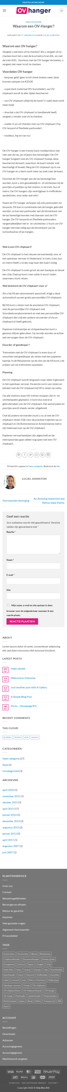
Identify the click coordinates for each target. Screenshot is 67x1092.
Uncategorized (10, 770)
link (58, 466)
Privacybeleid (10, 935)
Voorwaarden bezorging (15, 500)
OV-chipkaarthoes (11, 990)
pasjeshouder (34, 996)
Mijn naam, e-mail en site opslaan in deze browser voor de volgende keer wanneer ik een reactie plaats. (30, 610)
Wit (59, 1001)
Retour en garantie (12, 910)
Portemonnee (9, 1001)
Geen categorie (33, 22)
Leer (24, 980)
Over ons (7, 885)
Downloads (8, 1033)
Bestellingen (9, 1027)
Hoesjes (37, 969)
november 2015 (11, 796)
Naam (10, 559)
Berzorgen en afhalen (14, 904)
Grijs (49, 964)
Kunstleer (54, 975)
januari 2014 (9, 814)
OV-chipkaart (39, 985)
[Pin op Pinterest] (42, 455)
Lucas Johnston (51, 35)
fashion (17, 737)
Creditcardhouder (11, 959)
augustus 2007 (10, 845)
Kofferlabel (42, 975)
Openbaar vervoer (11, 985)
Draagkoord (9, 964)
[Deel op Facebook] (24, 455)
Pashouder (21, 996)
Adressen (7, 1040)
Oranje (26, 985)
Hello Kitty (8, 969)
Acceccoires (8, 954)
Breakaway (45, 954)
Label (5, 980)
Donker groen (48, 959)
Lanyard (15, 980)
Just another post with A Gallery (29, 687)
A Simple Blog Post (21, 696)
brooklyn (7, 737)
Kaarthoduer (57, 969)
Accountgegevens (12, 1046)
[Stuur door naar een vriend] (36, 455)
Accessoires (22, 954)
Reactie (11, 531)
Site (8, 590)
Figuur (31, 964)
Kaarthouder (9, 975)
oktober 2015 (10, 802)
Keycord (30, 975)
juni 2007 (7, 852)
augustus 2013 (10, 827)
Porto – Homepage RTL (24, 705)
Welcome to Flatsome (23, 677)
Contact (7, 892)
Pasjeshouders (50, 996)
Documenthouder (31, 959)
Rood (30, 1001)
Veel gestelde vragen (13, 923)
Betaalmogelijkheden (14, 898)
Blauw (34, 954)
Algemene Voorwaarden (15, 929)
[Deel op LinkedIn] (48, 455)
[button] (4, 10)
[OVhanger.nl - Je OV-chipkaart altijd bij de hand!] (33, 10)
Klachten (7, 917)
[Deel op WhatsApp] (18, 455)
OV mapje (8, 996)
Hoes (18, 969)
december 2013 (11, 821)
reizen (22, 1001)
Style (5, 764)
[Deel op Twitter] (30, 455)
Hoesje (27, 969)
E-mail (10, 574)
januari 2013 (9, 833)
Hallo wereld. (18, 668)
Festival (21, 964)
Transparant (49, 1001)
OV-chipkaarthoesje (32, 990)
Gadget (40, 964)
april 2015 (8, 808)
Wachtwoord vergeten (14, 1058)
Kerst (20, 975)
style (26, 737)
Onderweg (53, 980)
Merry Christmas (37, 980)
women (35, 737)
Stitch (38, 1001)
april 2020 (8, 789)
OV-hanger (50, 990)
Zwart (6, 1006)
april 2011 (8, 839)
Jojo (46, 969)
